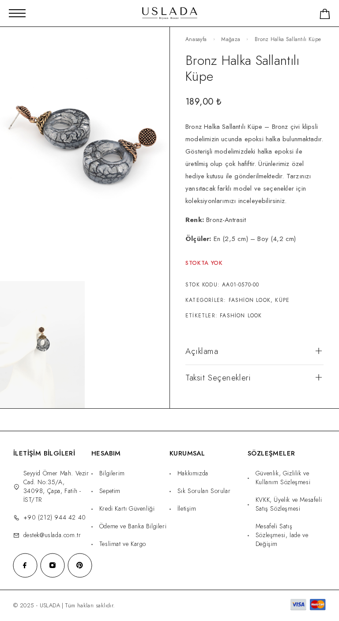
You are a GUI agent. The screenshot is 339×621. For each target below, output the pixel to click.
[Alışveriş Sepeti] (325, 15)
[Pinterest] (80, 565)
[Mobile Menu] (17, 13)
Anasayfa (196, 39)
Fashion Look (250, 300)
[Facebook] (25, 565)
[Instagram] (52, 565)
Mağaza (230, 39)
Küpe (282, 300)
